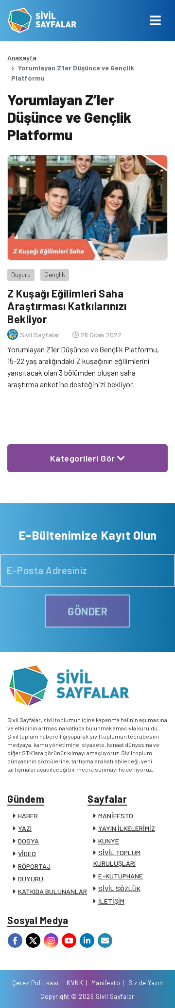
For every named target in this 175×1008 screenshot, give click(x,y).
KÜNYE (108, 841)
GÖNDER (87, 611)
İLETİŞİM (111, 901)
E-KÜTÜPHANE (120, 876)
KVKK (75, 983)
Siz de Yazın (145, 983)
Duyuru (21, 274)
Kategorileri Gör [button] (84, 458)
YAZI (25, 828)
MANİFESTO (115, 815)
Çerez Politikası (35, 983)
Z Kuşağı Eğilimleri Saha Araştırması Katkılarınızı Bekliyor (67, 306)
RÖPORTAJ (34, 866)
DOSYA (28, 841)
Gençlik (54, 274)
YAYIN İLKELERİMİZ (126, 828)
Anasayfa (21, 57)
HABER (28, 815)
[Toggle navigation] (155, 20)
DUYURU (30, 879)
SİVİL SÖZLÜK (119, 888)
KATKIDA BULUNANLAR (52, 891)
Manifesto (106, 983)
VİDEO (27, 853)
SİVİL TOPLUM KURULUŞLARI (116, 857)
